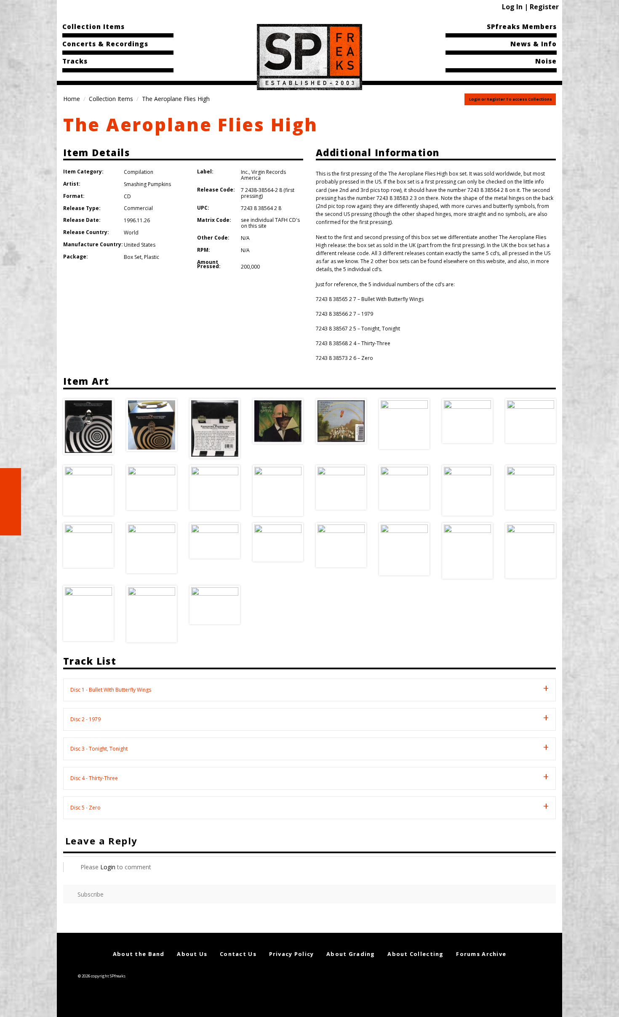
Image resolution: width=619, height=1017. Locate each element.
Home (71, 99)
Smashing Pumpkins (147, 184)
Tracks (75, 61)
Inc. (245, 172)
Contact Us (238, 954)
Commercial (138, 208)
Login (107, 867)
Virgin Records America (263, 174)
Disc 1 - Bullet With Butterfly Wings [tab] (110, 689)
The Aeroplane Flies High (190, 124)
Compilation (138, 172)
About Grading (350, 954)
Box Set (132, 257)
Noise (546, 61)
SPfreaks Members (522, 26)
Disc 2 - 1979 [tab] (85, 719)
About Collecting (415, 954)
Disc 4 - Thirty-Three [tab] (94, 778)
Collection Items (93, 26)
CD (127, 196)
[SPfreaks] (309, 56)
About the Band (139, 954)
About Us (192, 954)
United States (139, 244)
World (131, 232)
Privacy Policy (291, 954)
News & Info (533, 44)
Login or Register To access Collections (510, 99)
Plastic (151, 257)
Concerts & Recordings (105, 44)
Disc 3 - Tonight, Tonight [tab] (99, 748)
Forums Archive (481, 954)
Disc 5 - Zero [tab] (85, 807)
